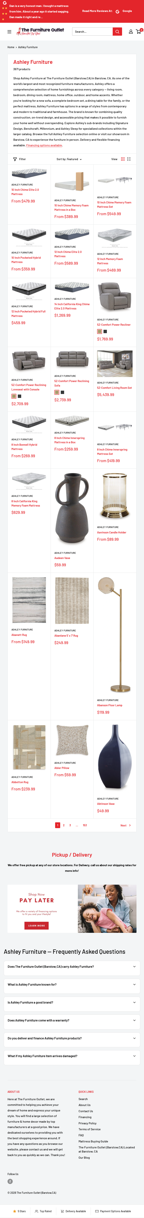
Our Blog (84, 1157)
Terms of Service (90, 1129)
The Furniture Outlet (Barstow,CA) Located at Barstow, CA (107, 1149)
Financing (85, 1117)
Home (11, 47)
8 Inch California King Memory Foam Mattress (25, 503)
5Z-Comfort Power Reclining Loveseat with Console (28, 387)
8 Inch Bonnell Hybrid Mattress (24, 447)
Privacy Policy (88, 1123)
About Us (85, 1105)
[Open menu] (9, 31)
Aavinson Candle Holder (111, 532)
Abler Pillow (61, 768)
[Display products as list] (129, 159)
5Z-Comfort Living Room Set (114, 387)
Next (124, 825)
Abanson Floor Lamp (109, 705)
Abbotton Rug (19, 782)
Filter (22, 159)
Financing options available (44, 145)
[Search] (117, 31)
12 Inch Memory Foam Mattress (110, 261)
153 (85, 825)
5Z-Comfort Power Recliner (114, 324)
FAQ (81, 1135)
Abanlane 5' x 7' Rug (66, 635)
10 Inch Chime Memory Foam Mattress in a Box (71, 207)
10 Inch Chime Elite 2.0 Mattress (25, 192)
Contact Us (86, 1111)
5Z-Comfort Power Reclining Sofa (71, 383)
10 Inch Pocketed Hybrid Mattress (26, 260)
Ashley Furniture (28, 47)
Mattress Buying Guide (93, 1141)
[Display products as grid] (122, 159)
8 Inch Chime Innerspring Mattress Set (112, 451)
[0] (138, 31)
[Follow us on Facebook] (10, 1181)
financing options (47, 1047)
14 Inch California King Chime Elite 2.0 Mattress (72, 306)
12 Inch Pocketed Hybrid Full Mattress (28, 313)
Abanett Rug (19, 634)
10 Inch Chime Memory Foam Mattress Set (114, 204)
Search (83, 1099)
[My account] (131, 31)
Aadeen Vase (62, 558)
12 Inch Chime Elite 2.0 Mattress (68, 254)
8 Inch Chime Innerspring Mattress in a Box (69, 440)
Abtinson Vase (106, 803)
